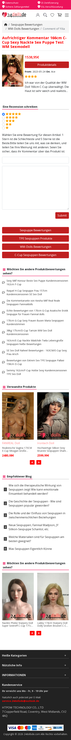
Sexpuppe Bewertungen (26, 24)
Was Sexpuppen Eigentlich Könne (30, 549)
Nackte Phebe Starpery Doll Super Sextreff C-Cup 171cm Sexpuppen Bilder (17, 624)
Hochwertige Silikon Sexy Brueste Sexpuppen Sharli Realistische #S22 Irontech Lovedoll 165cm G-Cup (52, 449)
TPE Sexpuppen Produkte (35, 238)
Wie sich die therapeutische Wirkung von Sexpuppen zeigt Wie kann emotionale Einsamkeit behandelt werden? (35, 489)
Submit (62, 215)
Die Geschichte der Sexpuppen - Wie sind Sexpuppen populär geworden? (35, 503)
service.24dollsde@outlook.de (20, 701)
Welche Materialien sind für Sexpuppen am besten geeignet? (36, 539)
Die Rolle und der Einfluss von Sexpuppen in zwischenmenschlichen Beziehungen (37, 515)
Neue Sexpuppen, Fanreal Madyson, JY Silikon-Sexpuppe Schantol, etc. (33, 527)
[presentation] (32, 462)
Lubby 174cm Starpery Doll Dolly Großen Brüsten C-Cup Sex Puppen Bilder (53, 624)
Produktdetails (46, 65)
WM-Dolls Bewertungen (23, 29)
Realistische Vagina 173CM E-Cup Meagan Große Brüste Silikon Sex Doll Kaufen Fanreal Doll (17, 449)
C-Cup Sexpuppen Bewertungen (35, 255)
